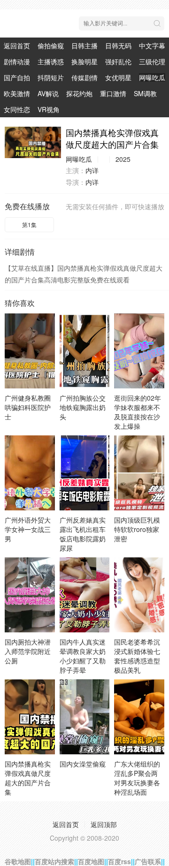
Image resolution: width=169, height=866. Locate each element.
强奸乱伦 (118, 61)
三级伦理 (152, 61)
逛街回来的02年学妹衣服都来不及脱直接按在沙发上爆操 (137, 412)
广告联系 (148, 861)
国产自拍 (17, 77)
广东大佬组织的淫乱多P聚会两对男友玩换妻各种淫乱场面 (137, 778)
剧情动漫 (17, 61)
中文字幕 (152, 45)
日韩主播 (84, 45)
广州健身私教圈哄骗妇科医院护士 (28, 407)
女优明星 (118, 77)
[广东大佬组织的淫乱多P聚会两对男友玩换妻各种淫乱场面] (139, 716)
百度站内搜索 (54, 861)
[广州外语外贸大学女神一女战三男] (30, 472)
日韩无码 (118, 45)
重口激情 (113, 93)
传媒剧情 (84, 77)
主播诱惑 (51, 61)
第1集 (29, 224)
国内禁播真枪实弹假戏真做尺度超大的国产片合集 (28, 778)
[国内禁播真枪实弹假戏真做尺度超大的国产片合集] (33, 142)
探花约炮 (79, 93)
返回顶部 (104, 824)
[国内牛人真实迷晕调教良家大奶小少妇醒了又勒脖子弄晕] (85, 594)
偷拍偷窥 (51, 45)
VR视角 (49, 109)
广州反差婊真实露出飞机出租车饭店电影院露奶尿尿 (83, 534)
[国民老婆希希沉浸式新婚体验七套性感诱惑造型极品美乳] (139, 594)
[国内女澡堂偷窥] (85, 716)
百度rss (119, 861)
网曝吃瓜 (152, 77)
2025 (123, 159)
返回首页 (17, 45)
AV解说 (48, 93)
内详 (92, 170)
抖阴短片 (51, 77)
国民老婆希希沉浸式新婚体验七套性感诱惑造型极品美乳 (137, 656)
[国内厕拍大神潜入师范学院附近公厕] (30, 594)
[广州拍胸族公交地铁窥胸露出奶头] (85, 350)
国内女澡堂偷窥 (83, 763)
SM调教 (145, 93)
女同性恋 (17, 109)
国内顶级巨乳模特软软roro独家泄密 (137, 529)
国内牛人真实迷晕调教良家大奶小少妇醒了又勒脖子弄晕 (83, 656)
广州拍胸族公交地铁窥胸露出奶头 (83, 407)
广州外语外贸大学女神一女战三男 (28, 529)
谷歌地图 (18, 861)
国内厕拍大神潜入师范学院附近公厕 (28, 651)
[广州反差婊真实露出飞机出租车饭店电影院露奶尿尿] (85, 472)
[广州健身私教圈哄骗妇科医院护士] (30, 350)
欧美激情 (17, 93)
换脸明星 (84, 61)
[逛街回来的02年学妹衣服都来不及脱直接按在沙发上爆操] (139, 350)
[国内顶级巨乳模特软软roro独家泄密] (139, 472)
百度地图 (91, 861)
